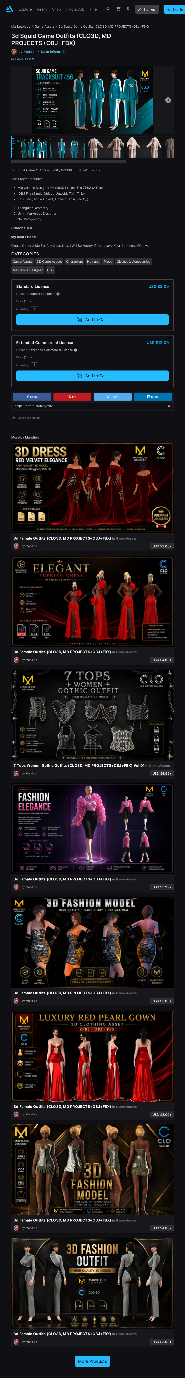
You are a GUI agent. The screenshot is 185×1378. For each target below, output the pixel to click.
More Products (92, 1361)
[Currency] (128, 9)
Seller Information (54, 51)
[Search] (108, 9)
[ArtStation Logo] (9, 9)
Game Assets (25, 59)
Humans (93, 261)
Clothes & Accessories (133, 261)
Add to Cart (96, 319)
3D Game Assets (49, 261)
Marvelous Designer (28, 270)
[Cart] (118, 9)
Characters (74, 261)
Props (108, 261)
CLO (50, 270)
